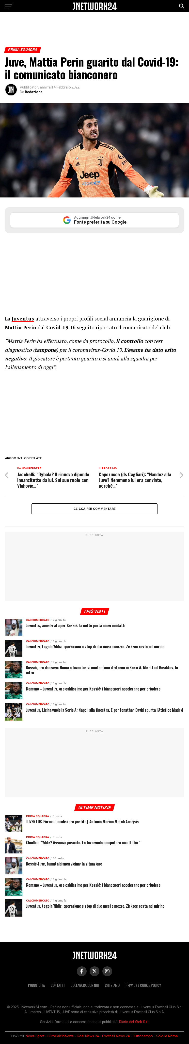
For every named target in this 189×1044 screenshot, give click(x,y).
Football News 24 (116, 1036)
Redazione (33, 92)
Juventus (23, 318)
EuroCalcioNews (60, 1036)
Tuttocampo (143, 1036)
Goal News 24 (88, 1036)
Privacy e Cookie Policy (143, 985)
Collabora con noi (85, 985)
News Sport (35, 1036)
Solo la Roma (167, 1036)
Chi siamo (112, 985)
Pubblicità (36, 985)
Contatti (58, 985)
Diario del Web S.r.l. (134, 1022)
